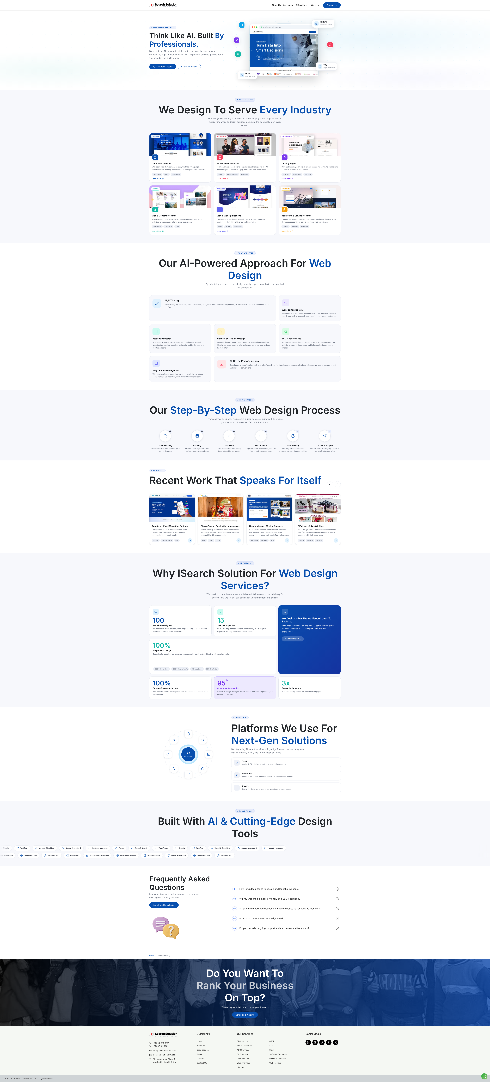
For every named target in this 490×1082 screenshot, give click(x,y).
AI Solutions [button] (302, 5)
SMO (271, 1045)
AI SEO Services (244, 1045)
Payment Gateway (277, 1058)
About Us (276, 5)
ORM (271, 1041)
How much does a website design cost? (285, 918)
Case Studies (203, 1050)
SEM (271, 1050)
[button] (484, 1076)
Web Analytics (243, 1063)
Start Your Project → (293, 639)
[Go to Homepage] (163, 5)
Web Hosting (275, 1063)
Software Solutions (278, 1054)
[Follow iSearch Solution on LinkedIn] (308, 1042)
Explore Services (189, 66)
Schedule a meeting (245, 1015)
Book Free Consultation (164, 905)
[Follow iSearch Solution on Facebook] (322, 1042)
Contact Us (332, 5)
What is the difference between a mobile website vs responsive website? (285, 908)
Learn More (156, 179)
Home (151, 955)
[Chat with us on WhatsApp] (484, 1076)
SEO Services (243, 1041)
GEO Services (243, 1054)
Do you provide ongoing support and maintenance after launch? (285, 928)
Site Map (241, 1067)
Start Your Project (164, 66)
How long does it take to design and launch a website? (286, 889)
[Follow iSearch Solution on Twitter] (335, 1042)
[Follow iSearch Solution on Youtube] (329, 1042)
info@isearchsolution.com (164, 1050)
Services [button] (288, 5)
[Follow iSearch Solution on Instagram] (315, 1042)
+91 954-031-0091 (161, 1043)
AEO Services (243, 1050)
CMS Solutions (243, 1058)
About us (201, 1045)
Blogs (199, 1054)
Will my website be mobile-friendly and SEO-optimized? (285, 898)
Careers (315, 5)
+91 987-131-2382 (161, 1046)
